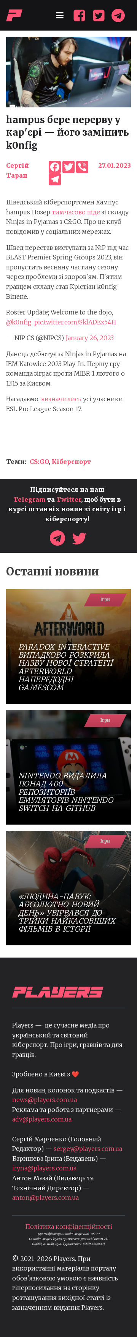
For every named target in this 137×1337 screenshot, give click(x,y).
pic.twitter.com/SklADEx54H (75, 322)
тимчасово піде (76, 212)
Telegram (29, 499)
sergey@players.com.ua (88, 1148)
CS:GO (39, 461)
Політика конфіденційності (68, 1226)
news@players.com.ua (44, 1100)
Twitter (68, 499)
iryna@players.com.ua (44, 1168)
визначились (61, 399)
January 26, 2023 (89, 338)
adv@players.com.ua (42, 1119)
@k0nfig (19, 322)
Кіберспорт (71, 461)
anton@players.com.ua (45, 1197)
